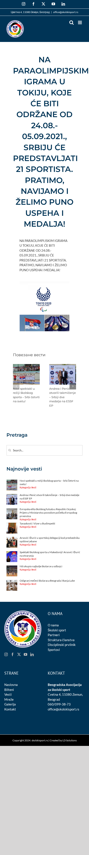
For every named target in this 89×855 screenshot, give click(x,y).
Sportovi (54, 650)
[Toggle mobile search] (71, 22)
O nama (53, 625)
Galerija (10, 704)
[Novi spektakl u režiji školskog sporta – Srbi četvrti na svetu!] (26, 366)
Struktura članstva (61, 640)
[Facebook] (12, 654)
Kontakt (10, 709)
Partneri (54, 635)
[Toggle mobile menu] (80, 22)
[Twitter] (19, 654)
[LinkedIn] (32, 654)
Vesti (8, 694)
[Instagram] (6, 654)
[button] (16, 386)
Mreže (9, 699)
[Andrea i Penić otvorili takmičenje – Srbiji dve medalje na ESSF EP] (62, 366)
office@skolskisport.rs (65, 12)
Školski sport (57, 630)
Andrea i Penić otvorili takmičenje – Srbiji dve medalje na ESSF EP (62, 397)
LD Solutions (69, 740)
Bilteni (9, 690)
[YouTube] (25, 654)
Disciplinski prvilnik (62, 645)
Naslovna (11, 685)
